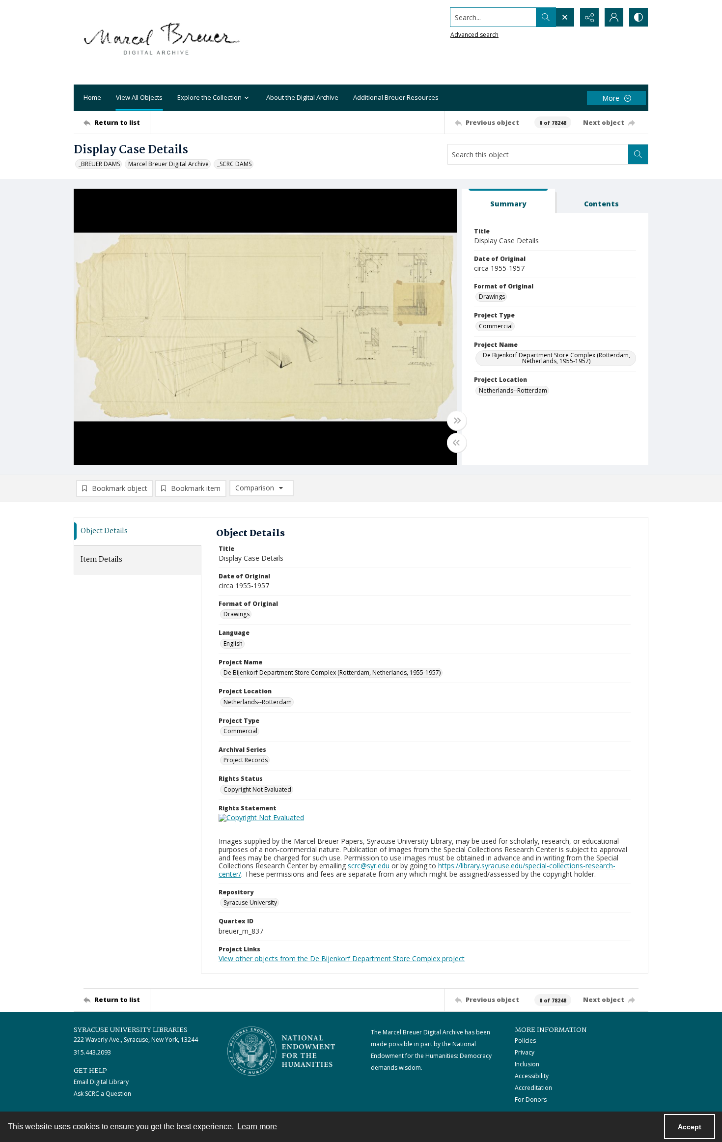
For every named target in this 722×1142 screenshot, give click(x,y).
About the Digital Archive (302, 97)
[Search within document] (638, 154)
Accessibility (532, 1076)
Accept (689, 1127)
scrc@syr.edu (368, 865)
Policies (525, 1040)
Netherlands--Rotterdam (513, 390)
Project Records (245, 760)
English (233, 643)
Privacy (524, 1052)
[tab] (508, 201)
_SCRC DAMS (234, 164)
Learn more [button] (257, 1126)
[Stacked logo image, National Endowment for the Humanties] (281, 1051)
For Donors (531, 1099)
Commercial (496, 326)
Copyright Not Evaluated (257, 789)
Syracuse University (250, 902)
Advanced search (474, 34)
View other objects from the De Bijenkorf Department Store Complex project (342, 958)
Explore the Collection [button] (209, 97)
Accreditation (533, 1088)
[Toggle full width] (457, 420)
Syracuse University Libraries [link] (131, 1030)
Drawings (492, 296)
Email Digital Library (101, 1082)
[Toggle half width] (457, 443)
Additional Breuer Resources (396, 97)
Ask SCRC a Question (102, 1093)
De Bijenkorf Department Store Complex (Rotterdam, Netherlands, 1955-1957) (556, 358)
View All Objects (139, 97)
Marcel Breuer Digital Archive (168, 164)
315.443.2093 (92, 1052)
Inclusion (527, 1064)
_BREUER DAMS (99, 164)
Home (92, 97)
